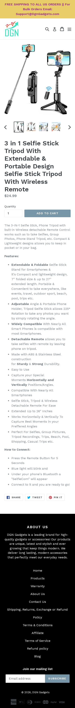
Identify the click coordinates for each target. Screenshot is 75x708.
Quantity (10, 206)
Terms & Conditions (38, 625)
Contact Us (37, 602)
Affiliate (38, 633)
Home (37, 570)
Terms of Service (37, 641)
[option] (19, 127)
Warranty (38, 586)
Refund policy (37, 648)
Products (38, 578)
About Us (37, 594)
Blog (37, 656)
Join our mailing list (38, 669)
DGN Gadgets (41, 692)
